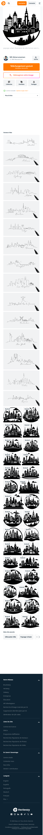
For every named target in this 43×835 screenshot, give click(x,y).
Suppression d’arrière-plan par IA (15, 825)
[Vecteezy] (3, 3)
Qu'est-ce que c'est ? (22, 91)
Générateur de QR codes (12, 828)
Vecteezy (6, 800)
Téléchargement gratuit (21, 67)
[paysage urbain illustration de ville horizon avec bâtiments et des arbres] (12, 414)
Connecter (32, 3)
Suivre (36, 59)
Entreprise (7, 807)
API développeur (9, 815)
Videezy (6, 804)
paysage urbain (26, 748)
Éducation (6, 811)
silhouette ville (10, 748)
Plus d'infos (8, 95)
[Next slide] (34, 748)
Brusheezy (7, 796)
